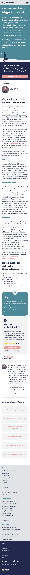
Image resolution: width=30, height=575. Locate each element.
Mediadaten (5, 555)
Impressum (5, 548)
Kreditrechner (5, 485)
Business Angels (6, 487)
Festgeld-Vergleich (7, 511)
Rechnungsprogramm (8, 537)
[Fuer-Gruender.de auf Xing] (2, 561)
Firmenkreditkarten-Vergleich (10, 504)
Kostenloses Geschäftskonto (10, 506)
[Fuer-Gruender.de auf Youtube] (6, 561)
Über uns (4, 543)
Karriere (4, 546)
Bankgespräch (6, 473)
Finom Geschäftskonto (8, 518)
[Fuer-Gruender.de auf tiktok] (10, 561)
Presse (3, 558)
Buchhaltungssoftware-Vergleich (11, 529)
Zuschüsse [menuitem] (5, 482)
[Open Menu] (26, 2)
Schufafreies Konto (7, 513)
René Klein (12, 89)
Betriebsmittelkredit (7, 478)
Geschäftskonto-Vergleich (9, 501)
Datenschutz (5, 550)
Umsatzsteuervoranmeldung (10, 534)
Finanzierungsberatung (8, 490)
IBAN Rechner (5, 520)
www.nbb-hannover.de (9, 288)
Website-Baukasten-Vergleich (10, 532)
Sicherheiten (5, 475)
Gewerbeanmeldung (7, 539)
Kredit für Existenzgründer (9, 471)
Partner (4, 553)
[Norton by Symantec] (15, 569)
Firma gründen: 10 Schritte (9, 527)
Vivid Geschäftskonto (8, 515)
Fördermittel (5, 480)
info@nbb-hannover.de (14, 286)
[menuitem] (15, 470)
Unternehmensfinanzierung (9, 492)
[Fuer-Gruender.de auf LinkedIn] (17, 561)
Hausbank (14, 143)
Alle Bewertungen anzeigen (12, 351)
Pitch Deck (5, 494)
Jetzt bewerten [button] (12, 348)
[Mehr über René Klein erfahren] (5, 89)
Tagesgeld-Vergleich (7, 508)
